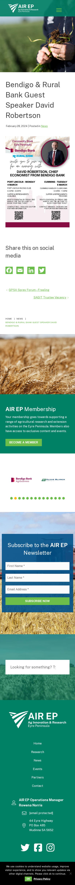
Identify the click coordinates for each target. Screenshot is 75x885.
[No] (70, 873)
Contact (37, 786)
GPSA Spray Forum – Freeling (29, 290)
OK (28, 878)
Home (37, 743)
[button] (11, 498)
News (44, 126)
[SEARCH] (65, 667)
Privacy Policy (42, 879)
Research (37, 752)
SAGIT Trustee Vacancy (49, 297)
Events (37, 769)
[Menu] (59, 10)
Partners (37, 777)
